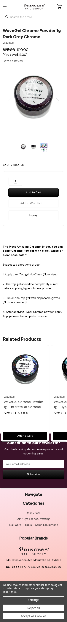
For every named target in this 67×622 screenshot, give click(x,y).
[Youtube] (33, 576)
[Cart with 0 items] (59, 6)
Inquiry (33, 215)
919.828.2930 (51, 567)
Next (57, 101)
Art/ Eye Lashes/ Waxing (33, 519)
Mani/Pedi (33, 513)
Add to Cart (25, 436)
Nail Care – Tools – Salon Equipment (33, 525)
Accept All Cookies (33, 616)
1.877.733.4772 (30, 567)
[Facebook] (24, 234)
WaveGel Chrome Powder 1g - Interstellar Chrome (23, 404)
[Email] (30, 234)
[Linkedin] (43, 234)
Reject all (33, 608)
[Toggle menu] (8, 6)
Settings (33, 600)
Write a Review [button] (13, 61)
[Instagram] (42, 576)
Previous (9, 101)
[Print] (37, 234)
